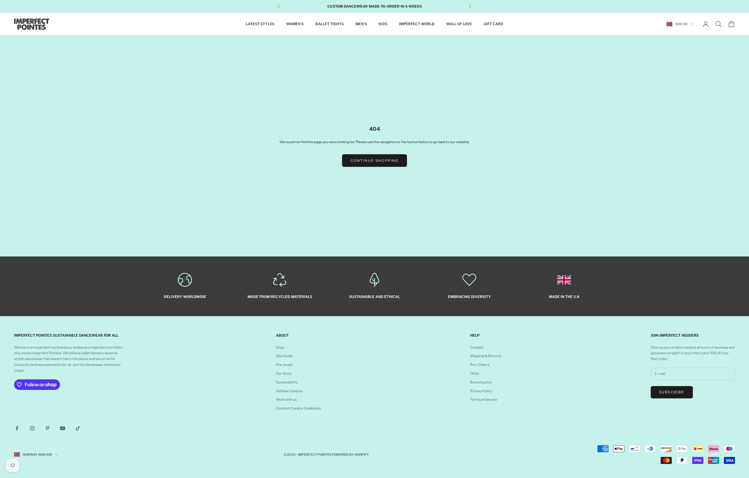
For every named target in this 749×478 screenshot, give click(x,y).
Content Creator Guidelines (298, 408)
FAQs (474, 373)
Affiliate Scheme (289, 391)
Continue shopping (375, 160)
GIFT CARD (493, 24)
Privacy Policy (481, 391)
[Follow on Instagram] (32, 428)
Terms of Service (483, 399)
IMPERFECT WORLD (416, 24)
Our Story (283, 373)
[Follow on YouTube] (63, 428)
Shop (280, 347)
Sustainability (287, 382)
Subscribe (671, 392)
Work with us (286, 399)
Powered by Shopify (350, 455)
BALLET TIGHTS (329, 24)
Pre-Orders (479, 364)
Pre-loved (284, 364)
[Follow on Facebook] (17, 428)
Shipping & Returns (485, 356)
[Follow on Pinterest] (47, 428)
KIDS (383, 24)
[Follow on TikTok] (78, 428)
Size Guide (284, 356)
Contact (476, 347)
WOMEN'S (295, 24)
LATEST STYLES (260, 24)
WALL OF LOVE (459, 24)
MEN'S (361, 24)
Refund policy (481, 382)
